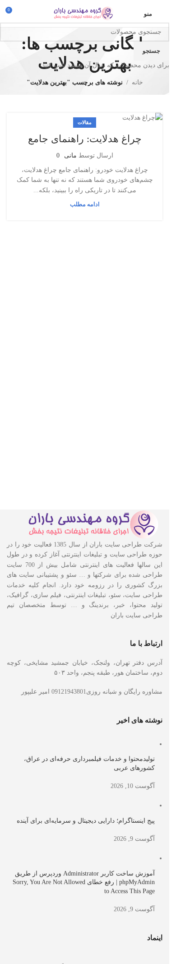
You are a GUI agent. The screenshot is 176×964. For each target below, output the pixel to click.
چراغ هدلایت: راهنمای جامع (85, 138)
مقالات (85, 122)
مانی (70, 155)
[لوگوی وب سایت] (84, 12)
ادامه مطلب (85, 204)
